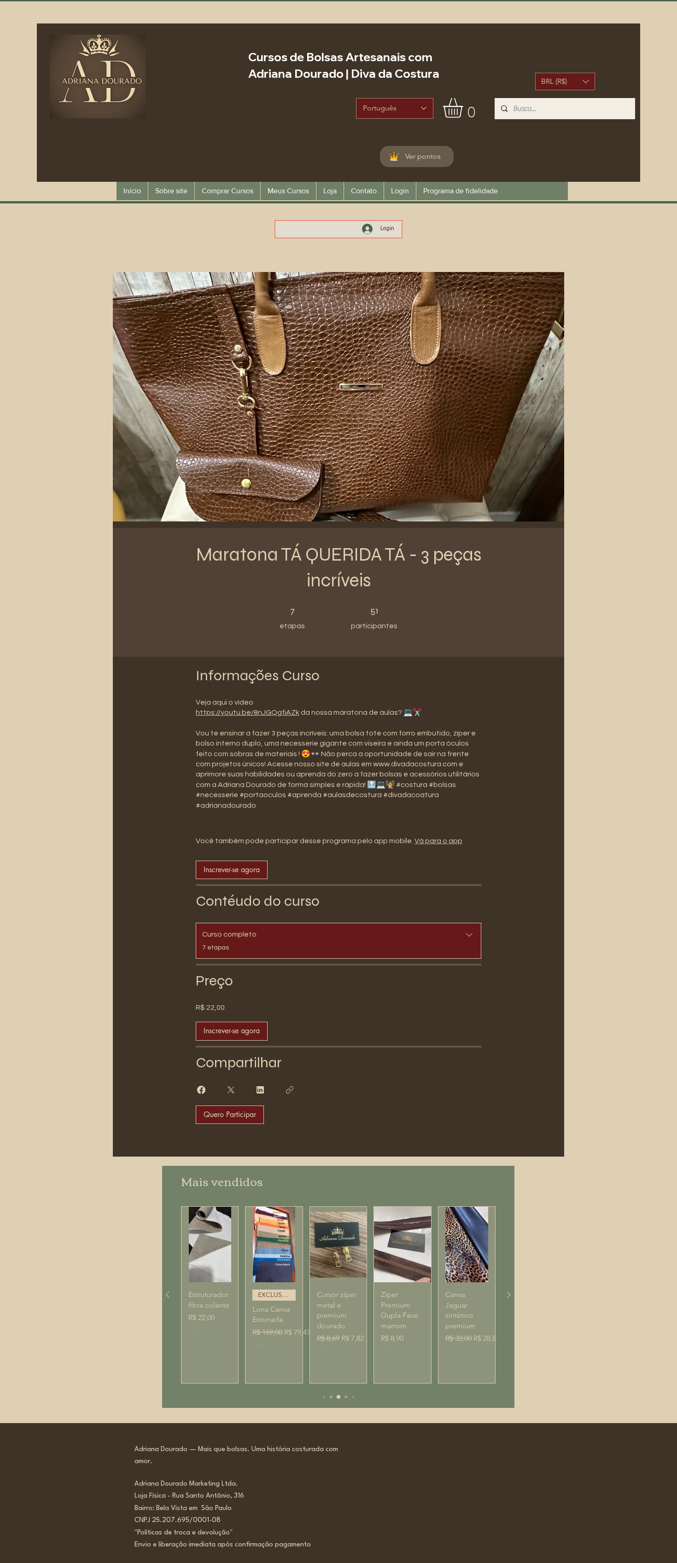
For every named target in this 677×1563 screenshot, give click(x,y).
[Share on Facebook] (201, 1089)
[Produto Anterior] (167, 1294)
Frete (195, 1330)
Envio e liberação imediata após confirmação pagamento (222, 1544)
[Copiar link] (289, 1089)
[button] (565, 81)
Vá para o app (438, 841)
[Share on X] (230, 1089)
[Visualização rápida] (209, 1245)
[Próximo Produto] (508, 1294)
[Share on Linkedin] (260, 1089)
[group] (338, 1295)
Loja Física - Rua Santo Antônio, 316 (192, 1496)
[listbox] (565, 81)
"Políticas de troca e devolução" (183, 1532)
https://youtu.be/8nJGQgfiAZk (247, 712)
